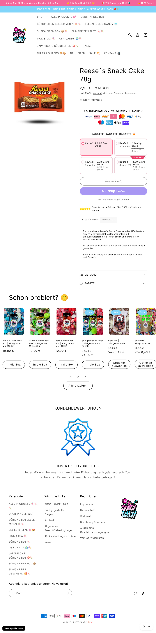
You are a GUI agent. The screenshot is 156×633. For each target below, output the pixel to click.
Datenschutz (88, 510)
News (47, 542)
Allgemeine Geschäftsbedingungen (58, 528)
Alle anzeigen (78, 385)
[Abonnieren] (68, 593)
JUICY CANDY (80, 622)
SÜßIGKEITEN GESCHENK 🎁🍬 (19, 571)
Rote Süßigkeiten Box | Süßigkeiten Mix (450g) (64, 343)
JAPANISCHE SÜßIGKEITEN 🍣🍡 (21, 555)
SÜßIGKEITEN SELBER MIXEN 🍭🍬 (22, 521)
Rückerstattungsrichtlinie (60, 536)
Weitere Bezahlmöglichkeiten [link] (113, 199)
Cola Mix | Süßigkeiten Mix (116, 342)
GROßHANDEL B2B (20, 513)
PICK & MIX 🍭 (18, 535)
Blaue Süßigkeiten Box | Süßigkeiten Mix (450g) (12, 343)
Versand (97, 93)
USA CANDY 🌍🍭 (20, 547)
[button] (42, 16)
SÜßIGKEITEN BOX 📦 (22, 563)
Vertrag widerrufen (92, 537)
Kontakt (49, 520)
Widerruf (85, 516)
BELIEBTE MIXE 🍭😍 (22, 529)
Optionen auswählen (119, 364)
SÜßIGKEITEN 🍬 (19, 541)
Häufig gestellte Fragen (54, 512)
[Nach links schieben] (70, 376)
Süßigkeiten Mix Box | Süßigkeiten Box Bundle (92, 343)
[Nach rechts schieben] (85, 376)
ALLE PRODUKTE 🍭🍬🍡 (23, 505)
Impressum (87, 504)
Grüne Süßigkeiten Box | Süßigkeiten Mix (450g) (39, 343)
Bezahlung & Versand (93, 522)
